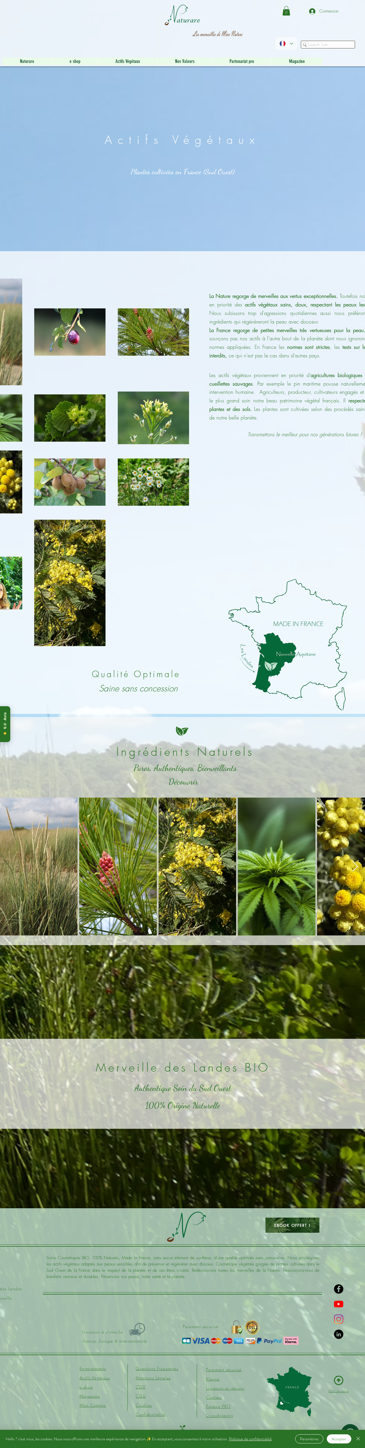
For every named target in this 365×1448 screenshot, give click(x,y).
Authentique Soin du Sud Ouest (183, 1088)
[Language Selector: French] (286, 43)
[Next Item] (355, 866)
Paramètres (309, 1439)
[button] (286, 10)
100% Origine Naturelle (182, 1105)
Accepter (339, 1439)
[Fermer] (358, 1438)
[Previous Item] (10, 866)
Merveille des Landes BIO (183, 1067)
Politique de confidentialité (250, 1439)
